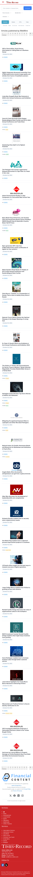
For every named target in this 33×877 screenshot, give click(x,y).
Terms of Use (3, 873)
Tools (27, 22)
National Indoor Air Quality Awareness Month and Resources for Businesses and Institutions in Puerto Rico (16, 447)
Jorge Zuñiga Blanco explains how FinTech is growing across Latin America (16, 588)
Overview (5, 25)
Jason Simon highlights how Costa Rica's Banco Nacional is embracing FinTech (15, 682)
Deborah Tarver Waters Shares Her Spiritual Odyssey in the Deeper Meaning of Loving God (15, 319)
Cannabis (7, 456)
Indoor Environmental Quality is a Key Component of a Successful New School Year (16, 196)
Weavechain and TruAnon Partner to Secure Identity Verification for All (15, 704)
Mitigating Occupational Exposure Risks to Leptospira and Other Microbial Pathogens (15, 421)
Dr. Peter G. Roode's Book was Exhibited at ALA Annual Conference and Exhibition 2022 (16, 344)
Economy (7, 713)
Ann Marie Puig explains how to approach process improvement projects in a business (16, 541)
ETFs (20, 22)
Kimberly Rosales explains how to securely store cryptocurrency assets (15, 519)
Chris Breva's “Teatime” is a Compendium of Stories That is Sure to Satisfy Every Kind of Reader (15, 295)
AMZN (7, 154)
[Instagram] (22, 796)
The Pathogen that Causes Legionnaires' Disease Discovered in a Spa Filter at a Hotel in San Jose (16, 171)
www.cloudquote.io (16, 785)
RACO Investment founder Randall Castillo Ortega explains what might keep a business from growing (16, 635)
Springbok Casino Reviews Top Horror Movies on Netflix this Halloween (16, 394)
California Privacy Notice (17, 873)
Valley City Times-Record (12, 871)
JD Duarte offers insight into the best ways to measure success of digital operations (16, 566)
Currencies (14, 25)
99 (30, 33)
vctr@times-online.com (12, 857)
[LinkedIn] (18, 796)
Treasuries (28, 25)
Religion (7, 378)
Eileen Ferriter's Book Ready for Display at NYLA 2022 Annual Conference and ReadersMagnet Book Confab (15, 271)
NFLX (7, 230)
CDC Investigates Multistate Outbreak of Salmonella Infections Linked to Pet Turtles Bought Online (15, 730)
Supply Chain (8, 550)
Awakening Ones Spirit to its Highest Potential (13, 145)
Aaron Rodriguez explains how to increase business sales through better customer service (15, 659)
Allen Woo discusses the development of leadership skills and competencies (14, 497)
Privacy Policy (27, 789)
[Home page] (16, 846)
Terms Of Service (17, 791)
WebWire (5, 57)
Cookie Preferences (26, 873)
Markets (5, 22)
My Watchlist (18, 12)
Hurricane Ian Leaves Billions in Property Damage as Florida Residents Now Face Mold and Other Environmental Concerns (16, 754)
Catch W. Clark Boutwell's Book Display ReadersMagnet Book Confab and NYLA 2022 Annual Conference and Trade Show (16, 120)
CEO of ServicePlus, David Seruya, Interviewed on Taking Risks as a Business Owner (15, 50)
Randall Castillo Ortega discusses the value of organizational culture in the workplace (16, 610)
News (9, 25)
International (21, 25)
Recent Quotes (6, 12)
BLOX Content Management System (12, 874)
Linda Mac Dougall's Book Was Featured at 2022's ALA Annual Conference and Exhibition (16, 97)
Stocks (13, 22)
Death (7, 129)
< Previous (4, 34)
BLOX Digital (23, 874)
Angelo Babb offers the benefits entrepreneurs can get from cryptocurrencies (16, 472)
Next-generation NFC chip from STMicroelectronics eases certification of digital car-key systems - (15, 247)
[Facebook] (14, 796)
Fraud (11, 713)
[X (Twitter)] (10, 796)
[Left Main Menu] (3, 2)
